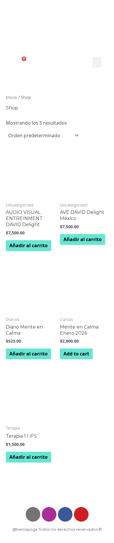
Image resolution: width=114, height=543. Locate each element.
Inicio (11, 97)
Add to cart (76, 353)
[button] (97, 62)
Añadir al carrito (28, 245)
